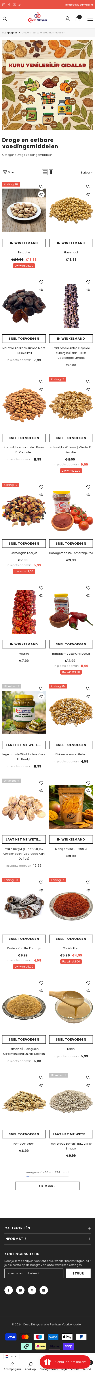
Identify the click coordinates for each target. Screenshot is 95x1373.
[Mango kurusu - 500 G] (71, 807)
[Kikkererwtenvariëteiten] (71, 712)
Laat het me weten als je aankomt (26, 745)
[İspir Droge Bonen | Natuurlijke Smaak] (71, 1101)
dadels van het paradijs (24, 948)
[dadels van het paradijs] (24, 906)
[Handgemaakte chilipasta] (71, 611)
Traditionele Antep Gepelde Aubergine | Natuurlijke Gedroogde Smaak (71, 353)
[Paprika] (24, 611)
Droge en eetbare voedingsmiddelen (43, 32)
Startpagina (9, 32)
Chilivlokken (71, 948)
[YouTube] (14, 4)
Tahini (71, 1049)
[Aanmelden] (67, 18)
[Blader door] (41, 194)
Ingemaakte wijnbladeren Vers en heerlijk (24, 756)
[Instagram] (3, 4)
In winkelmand (24, 243)
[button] (45, 172)
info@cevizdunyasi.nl (79, 5)
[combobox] (11, 1356)
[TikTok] (19, 4)
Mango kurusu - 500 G (71, 849)
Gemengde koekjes (24, 553)
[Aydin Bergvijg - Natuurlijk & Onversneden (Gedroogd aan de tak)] (24, 807)
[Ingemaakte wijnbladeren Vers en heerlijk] (24, 712)
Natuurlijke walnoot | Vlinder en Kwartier (71, 449)
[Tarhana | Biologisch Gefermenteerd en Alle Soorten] (24, 1007)
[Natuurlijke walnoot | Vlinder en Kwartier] (71, 405)
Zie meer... (47, 1186)
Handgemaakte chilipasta (71, 654)
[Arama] (5, 18)
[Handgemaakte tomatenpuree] (71, 511)
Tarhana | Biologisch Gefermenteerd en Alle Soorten (24, 1051)
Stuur (78, 1273)
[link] (47, 85)
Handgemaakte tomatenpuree (71, 553)
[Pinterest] (32, 1290)
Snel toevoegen (24, 338)
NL (12, 1356)
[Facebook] (9, 4)
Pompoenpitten (23, 1143)
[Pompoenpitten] (24, 1101)
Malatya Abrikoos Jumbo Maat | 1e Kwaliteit (23, 350)
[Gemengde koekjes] (24, 511)
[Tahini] (71, 1007)
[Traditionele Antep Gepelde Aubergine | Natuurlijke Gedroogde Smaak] (71, 306)
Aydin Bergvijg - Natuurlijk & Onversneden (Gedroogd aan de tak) (24, 853)
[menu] (90, 18)
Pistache (24, 252)
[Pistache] (24, 210)
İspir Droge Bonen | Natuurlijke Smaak (71, 1146)
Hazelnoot (71, 252)
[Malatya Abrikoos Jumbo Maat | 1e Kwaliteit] (24, 306)
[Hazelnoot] (71, 210)
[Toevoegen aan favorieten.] (41, 186)
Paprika (24, 654)
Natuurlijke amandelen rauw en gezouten (24, 449)
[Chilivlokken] (71, 906)
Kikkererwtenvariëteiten (71, 754)
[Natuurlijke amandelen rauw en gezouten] (24, 405)
